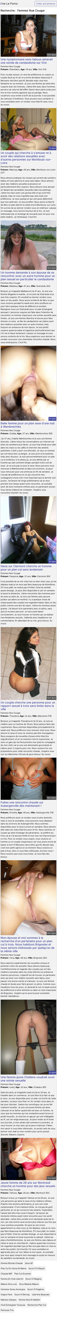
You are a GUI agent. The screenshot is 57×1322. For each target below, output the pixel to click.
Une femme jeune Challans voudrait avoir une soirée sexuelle (28, 1078)
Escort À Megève (34, 1279)
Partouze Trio (7, 1310)
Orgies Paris (6, 1294)
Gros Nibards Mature (29, 1284)
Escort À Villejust (37, 1268)
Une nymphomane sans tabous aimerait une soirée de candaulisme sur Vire (27, 61)
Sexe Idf (29, 1263)
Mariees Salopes (8, 1299)
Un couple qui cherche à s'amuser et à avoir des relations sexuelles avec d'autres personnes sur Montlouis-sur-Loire (26, 158)
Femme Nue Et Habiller (29, 1299)
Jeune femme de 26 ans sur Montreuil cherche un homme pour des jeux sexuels (28, 1184)
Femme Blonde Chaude (12, 1263)
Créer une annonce (45, 3)
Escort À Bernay (22, 1294)
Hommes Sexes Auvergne (13, 1289)
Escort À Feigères (35, 1289)
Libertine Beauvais (40, 1294)
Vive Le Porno (9, 3)
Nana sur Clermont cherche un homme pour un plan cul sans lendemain (26, 567)
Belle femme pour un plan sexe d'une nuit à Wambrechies (28, 425)
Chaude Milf (6, 1273)
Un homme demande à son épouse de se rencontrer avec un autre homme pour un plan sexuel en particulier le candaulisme (28, 276)
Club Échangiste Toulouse (13, 1305)
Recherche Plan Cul (37, 1305)
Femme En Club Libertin (12, 1279)
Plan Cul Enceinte (22, 1273)
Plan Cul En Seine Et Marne (13, 1268)
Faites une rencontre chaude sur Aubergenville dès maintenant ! (22, 804)
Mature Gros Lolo (9, 1284)
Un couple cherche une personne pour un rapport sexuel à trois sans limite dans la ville (28, 706)
